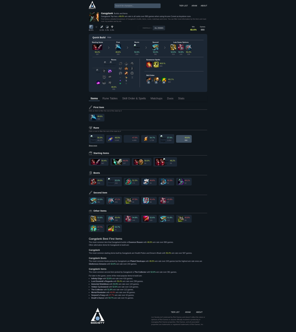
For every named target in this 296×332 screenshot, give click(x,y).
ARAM (194, 6)
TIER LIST (183, 6)
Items (94, 98)
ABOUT (204, 6)
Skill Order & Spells (134, 98)
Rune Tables (110, 98)
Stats (181, 98)
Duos (170, 98)
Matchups (156, 98)
